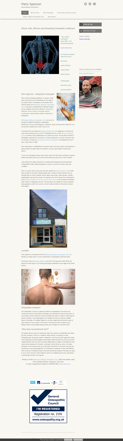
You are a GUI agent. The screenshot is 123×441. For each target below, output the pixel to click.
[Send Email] (86, 4)
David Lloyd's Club (62, 171)
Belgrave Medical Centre (48, 131)
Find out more (78, 439)
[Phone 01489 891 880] (94, 4)
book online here (66, 48)
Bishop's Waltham (39, 261)
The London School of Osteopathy (47, 140)
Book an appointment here (86, 73)
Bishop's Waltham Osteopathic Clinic (34, 120)
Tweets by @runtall (84, 39)
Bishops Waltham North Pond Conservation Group (41, 179)
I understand (68, 439)
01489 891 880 (88, 24)
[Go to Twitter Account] (90, 4)
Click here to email (89, 31)
